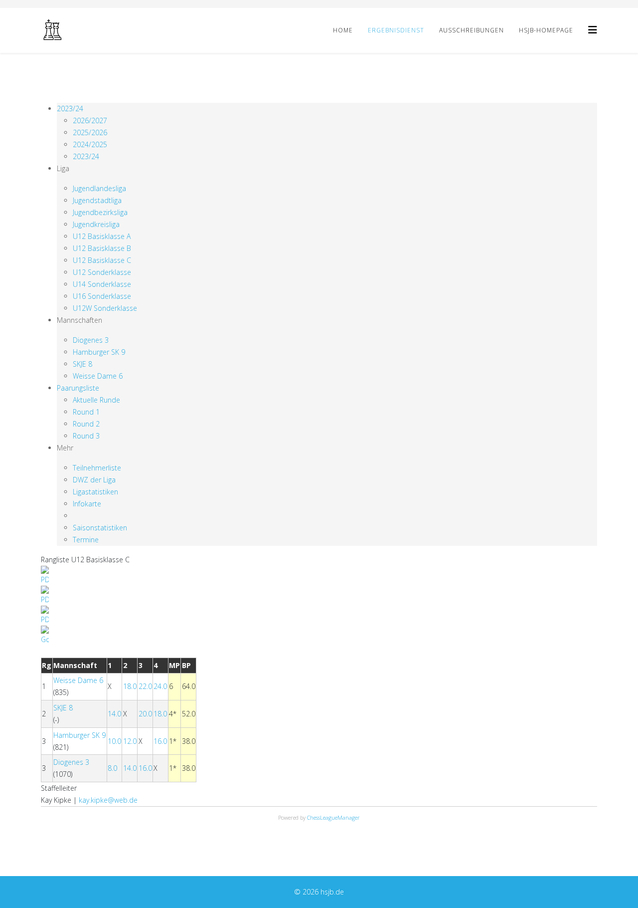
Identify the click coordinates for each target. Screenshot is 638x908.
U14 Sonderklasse (102, 284)
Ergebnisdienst (396, 30)
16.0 (160, 741)
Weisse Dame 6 (98, 376)
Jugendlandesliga (99, 188)
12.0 (130, 741)
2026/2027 (90, 120)
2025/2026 (90, 132)
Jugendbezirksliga (100, 212)
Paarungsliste (78, 388)
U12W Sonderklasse (105, 308)
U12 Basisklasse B (102, 248)
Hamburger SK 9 (99, 352)
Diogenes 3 (91, 340)
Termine (86, 539)
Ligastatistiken (95, 491)
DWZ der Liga (94, 479)
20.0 (145, 713)
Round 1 (86, 412)
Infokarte (87, 503)
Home (343, 30)
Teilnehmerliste (97, 467)
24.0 (160, 686)
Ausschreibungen (471, 30)
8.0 (112, 768)
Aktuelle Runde (96, 400)
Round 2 (86, 424)
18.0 (130, 686)
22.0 (145, 686)
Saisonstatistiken (100, 527)
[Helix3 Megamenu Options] (592, 29)
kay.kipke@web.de (108, 800)
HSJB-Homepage (546, 30)
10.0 (114, 741)
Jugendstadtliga (97, 200)
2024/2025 (90, 144)
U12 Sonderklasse (102, 272)
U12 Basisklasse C (102, 260)
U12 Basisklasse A (102, 236)
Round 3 (86, 436)
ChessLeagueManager (333, 817)
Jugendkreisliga (96, 224)
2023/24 (70, 108)
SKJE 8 (82, 364)
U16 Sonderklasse (102, 296)
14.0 (114, 713)
